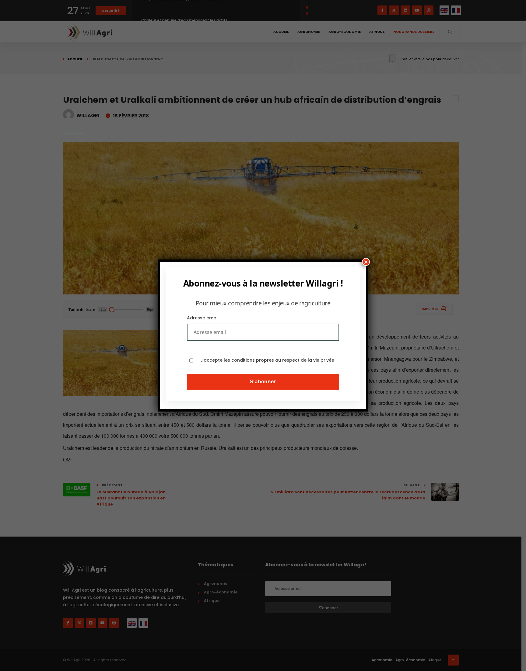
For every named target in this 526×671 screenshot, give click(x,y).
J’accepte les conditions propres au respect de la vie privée (267, 360)
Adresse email (203, 318)
